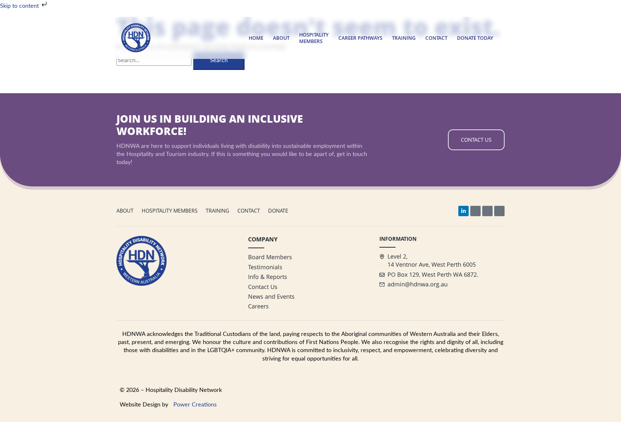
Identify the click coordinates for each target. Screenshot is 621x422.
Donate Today (475, 38)
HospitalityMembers (314, 37)
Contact (436, 38)
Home (256, 38)
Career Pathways (360, 38)
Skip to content (20, 6)
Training (404, 38)
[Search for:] (154, 60)
